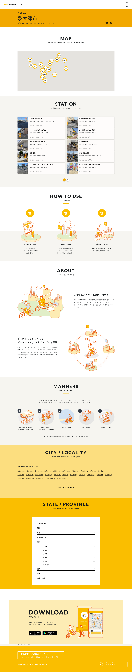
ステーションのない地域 (65, 487)
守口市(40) (84, 471)
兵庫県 (45, 554)
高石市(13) (21, 478)
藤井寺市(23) (30, 478)
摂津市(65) (108, 475)
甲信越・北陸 (42, 537)
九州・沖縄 (41, 578)
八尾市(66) (21, 475)
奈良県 (45, 561)
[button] (66, 68)
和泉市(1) (65, 475)
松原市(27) (48, 475)
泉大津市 (27, 644)
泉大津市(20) (66, 471)
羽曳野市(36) (91, 475)
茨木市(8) (101, 471)
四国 (38, 569)
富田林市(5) (29, 475)
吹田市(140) (57, 471)
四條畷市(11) (51, 478)
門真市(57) (100, 475)
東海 (38, 533)
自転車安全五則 (61, 436)
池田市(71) (47, 471)
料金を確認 (109, 23)
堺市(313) (30, 471)
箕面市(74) (73, 475)
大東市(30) (57, 475)
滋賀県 (45, 557)
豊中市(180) (39, 471)
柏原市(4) (82, 475)
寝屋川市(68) (39, 475)
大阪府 (45, 546)
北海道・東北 (42, 523)
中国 (38, 573)
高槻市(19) (75, 471)
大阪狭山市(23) (61, 478)
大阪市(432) (21, 471)
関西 (38, 542)
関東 (38, 528)
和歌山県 (46, 565)
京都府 (45, 550)
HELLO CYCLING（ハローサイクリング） (13, 5)
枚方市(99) (93, 471)
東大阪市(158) (40, 478)
